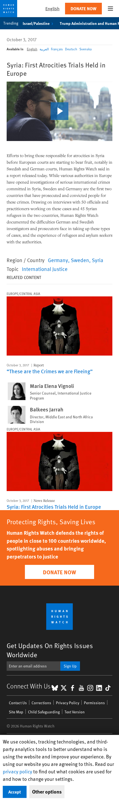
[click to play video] (59, 111)
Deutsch (71, 49)
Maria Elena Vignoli (52, 386)
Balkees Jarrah (46, 409)
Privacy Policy (67, 702)
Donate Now (83, 8)
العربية (44, 49)
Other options (47, 791)
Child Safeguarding (44, 711)
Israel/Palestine (36, 23)
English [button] (52, 8)
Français (57, 49)
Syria (97, 259)
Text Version (74, 711)
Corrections (41, 702)
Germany (58, 259)
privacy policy (17, 771)
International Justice (45, 268)
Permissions (94, 702)
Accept (14, 792)
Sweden (80, 259)
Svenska (85, 49)
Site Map (16, 711)
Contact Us (18, 702)
